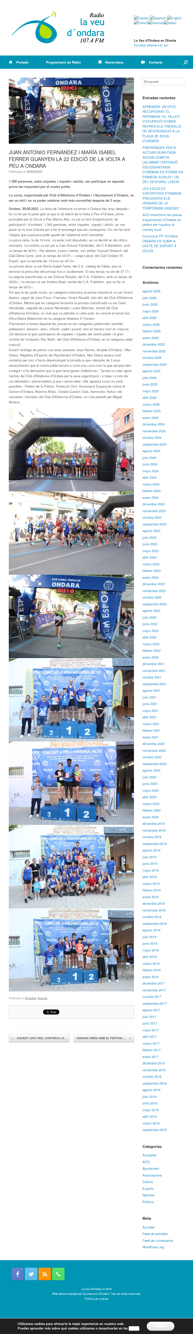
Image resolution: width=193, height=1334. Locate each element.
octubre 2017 (151, 996)
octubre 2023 (151, 517)
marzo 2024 (151, 484)
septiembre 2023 (154, 524)
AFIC (146, 1161)
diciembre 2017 (153, 983)
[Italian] (170, 22)
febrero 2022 (151, 650)
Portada (22, 62)
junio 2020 (149, 783)
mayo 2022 (150, 630)
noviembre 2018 (154, 910)
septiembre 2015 (154, 1129)
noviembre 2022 (154, 590)
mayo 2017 (150, 1030)
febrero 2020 (151, 810)
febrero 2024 (151, 490)
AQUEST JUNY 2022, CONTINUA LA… (39, 1038)
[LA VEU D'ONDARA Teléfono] (58, 1274)
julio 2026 (149, 297)
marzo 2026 (151, 324)
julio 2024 (149, 457)
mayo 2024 (150, 470)
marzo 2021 (151, 723)
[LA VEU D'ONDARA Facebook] (17, 1274)
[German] (156, 22)
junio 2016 (149, 1103)
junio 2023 (149, 544)
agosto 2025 (151, 370)
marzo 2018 (151, 963)
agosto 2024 (151, 450)
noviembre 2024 (154, 431)
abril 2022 (149, 637)
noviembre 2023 (154, 510)
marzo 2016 (151, 1123)
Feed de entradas (155, 1233)
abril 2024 (149, 477)
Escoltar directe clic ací (151, 45)
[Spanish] (158, 18)
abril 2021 (149, 717)
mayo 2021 (150, 710)
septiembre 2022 (154, 604)
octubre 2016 (151, 1076)
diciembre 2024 (153, 424)
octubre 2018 (151, 916)
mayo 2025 (150, 391)
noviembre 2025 (154, 351)
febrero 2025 (151, 410)
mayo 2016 (150, 1109)
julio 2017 (149, 1016)
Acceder (148, 1227)
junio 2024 (149, 464)
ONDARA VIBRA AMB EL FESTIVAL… (103, 1038)
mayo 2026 (150, 311)
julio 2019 (149, 857)
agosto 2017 (151, 1009)
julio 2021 (149, 697)
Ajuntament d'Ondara (96, 1294)
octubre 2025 (151, 357)
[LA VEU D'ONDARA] (58, 27)
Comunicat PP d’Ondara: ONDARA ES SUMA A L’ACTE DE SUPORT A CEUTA (160, 243)
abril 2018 (149, 956)
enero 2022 (150, 657)
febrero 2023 (151, 570)
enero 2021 (150, 737)
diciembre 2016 (153, 1063)
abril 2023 (149, 557)
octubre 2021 (151, 677)
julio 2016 (149, 1096)
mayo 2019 (150, 870)
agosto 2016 (151, 1089)
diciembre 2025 (153, 344)
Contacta (155, 62)
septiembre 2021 (154, 683)
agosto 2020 (151, 770)
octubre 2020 (151, 757)
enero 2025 (150, 417)
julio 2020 (149, 777)
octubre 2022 (151, 597)
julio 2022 (149, 617)
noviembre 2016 (154, 1070)
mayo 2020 (150, 790)
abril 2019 (149, 876)
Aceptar (160, 1326)
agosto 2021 (151, 690)
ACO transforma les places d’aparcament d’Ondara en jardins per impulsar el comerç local (162, 222)
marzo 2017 (151, 1043)
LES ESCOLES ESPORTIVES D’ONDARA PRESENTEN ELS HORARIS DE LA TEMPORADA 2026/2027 (161, 198)
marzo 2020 (151, 803)
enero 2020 (150, 817)
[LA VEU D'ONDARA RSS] (44, 1274)
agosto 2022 (151, 610)
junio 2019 (149, 863)
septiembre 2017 (154, 1003)
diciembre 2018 (153, 903)
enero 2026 (150, 337)
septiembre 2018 (154, 923)
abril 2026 (149, 317)
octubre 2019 (151, 836)
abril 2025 (149, 397)
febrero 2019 (151, 890)
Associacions (152, 1175)
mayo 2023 (150, 550)
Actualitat (30, 998)
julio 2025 (149, 377)
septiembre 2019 (154, 843)
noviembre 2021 (154, 670)
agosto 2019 (151, 850)
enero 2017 (150, 1056)
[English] (174, 18)
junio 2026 (149, 304)
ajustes (134, 1328)
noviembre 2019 (154, 830)
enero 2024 (150, 497)
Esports (42, 998)
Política (148, 1201)
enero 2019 (150, 896)
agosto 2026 (151, 291)
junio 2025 (149, 384)
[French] (141, 22)
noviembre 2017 (154, 990)
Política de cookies (97, 1299)
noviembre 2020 (154, 750)
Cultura (147, 1181)
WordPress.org (153, 1247)
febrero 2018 (151, 970)
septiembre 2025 (154, 364)
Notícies (148, 1195)
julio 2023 (149, 537)
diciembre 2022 (153, 583)
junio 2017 (149, 1023)
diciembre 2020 (153, 743)
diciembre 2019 (153, 823)
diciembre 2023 (153, 504)
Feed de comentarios (157, 1240)
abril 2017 (149, 1036)
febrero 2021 (151, 730)
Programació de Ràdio (63, 62)
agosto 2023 (151, 530)
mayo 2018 (150, 950)
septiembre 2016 (154, 1083)
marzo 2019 (151, 883)
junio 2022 (149, 623)
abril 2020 (149, 796)
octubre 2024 (151, 437)
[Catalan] (141, 18)
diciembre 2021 (153, 663)
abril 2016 (149, 1116)
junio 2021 (149, 703)
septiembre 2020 (154, 763)
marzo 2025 (151, 404)
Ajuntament (150, 1168)
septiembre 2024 (154, 444)
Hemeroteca (114, 62)
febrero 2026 (151, 331)
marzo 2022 (151, 644)
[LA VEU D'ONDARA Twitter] (31, 1274)
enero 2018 (150, 976)
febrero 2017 (151, 1049)
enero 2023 (150, 577)
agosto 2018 (151, 930)
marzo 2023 (151, 564)
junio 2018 (149, 943)
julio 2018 (149, 936)
